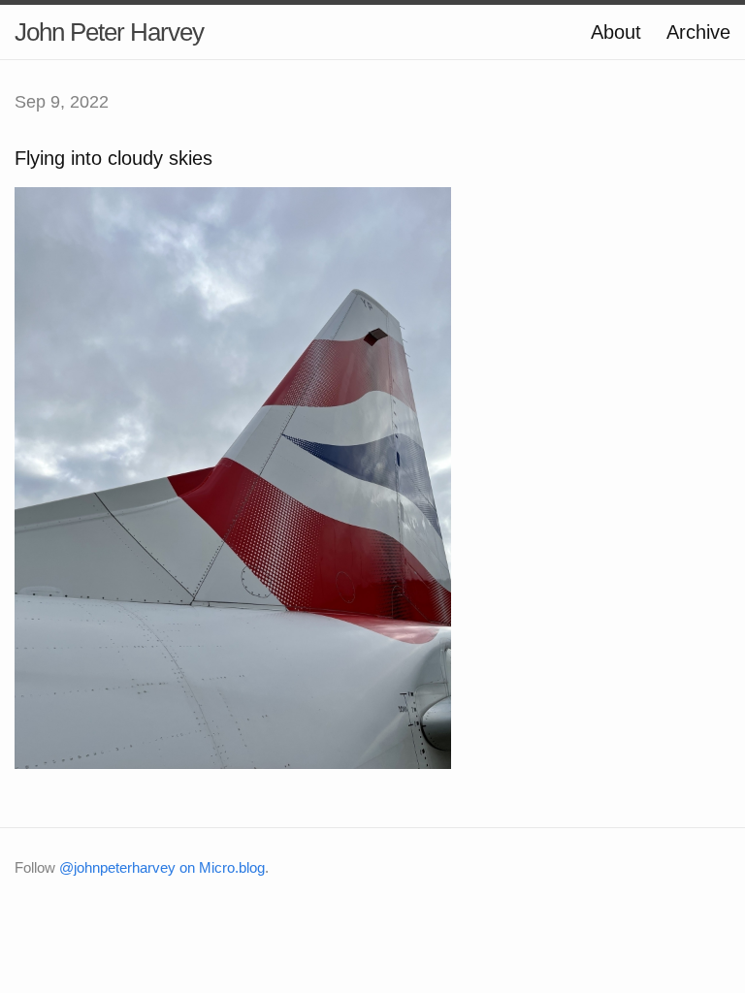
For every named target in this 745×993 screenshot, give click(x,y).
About (616, 32)
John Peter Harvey (109, 32)
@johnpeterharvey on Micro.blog (162, 867)
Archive (698, 32)
